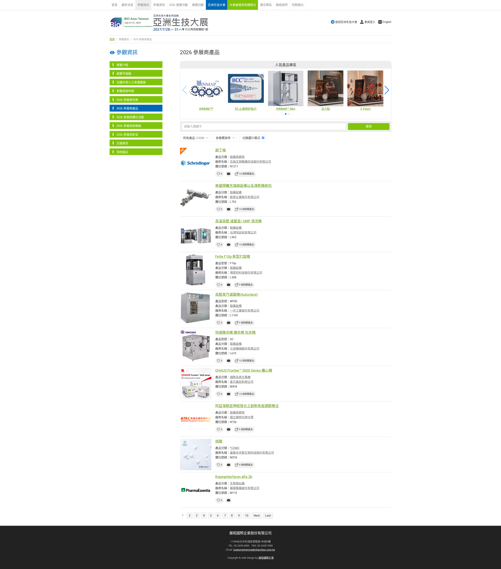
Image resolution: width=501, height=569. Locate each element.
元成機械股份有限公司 (244, 348)
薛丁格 (220, 150)
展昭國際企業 (266, 557)
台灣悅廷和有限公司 (243, 232)
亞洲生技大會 (216, 5)
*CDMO (234, 448)
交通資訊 (122, 143)
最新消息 (127, 5)
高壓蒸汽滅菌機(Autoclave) (236, 294)
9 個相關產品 (246, 284)
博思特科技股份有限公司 (246, 272)
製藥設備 (236, 192)
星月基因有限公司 (241, 382)
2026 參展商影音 (127, 134)
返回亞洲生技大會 (346, 21)
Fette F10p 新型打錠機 (232, 256)
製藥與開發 (237, 157)
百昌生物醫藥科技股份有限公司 (250, 161)
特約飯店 (122, 152)
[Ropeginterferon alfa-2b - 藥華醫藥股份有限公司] (195, 490)
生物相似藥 (237, 483)
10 (246, 515)
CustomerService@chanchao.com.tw (254, 549)
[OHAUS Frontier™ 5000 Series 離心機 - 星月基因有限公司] (195, 383)
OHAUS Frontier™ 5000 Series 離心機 (243, 370)
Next (257, 515)
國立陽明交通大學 (241, 417)
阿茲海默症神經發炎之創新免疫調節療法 (247, 406)
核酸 (218, 441)
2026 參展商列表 (127, 100)
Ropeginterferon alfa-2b (233, 477)
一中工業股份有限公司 (244, 310)
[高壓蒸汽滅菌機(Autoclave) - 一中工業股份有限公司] (195, 307)
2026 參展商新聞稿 (128, 126)
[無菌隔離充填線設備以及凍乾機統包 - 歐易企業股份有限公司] (195, 199)
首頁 (114, 5)
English (387, 21)
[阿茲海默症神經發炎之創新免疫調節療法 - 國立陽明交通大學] (195, 419)
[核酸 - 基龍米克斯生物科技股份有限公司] (195, 454)
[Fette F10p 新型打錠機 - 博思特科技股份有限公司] (195, 269)
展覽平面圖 (123, 73)
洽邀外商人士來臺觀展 (131, 82)
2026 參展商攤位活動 (130, 117)
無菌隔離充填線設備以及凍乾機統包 (243, 186)
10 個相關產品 (246, 173)
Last (268, 515)
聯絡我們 (282, 5)
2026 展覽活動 (178, 5)
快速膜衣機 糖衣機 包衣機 (235, 332)
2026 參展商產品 (127, 108)
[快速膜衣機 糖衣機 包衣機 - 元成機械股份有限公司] (195, 345)
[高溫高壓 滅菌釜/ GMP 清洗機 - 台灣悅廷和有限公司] (195, 234)
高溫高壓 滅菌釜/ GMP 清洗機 (238, 221)
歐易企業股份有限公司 (244, 197)
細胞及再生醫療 (240, 377)
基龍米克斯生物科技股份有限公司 (252, 452)
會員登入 (369, 21)
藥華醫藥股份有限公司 (244, 488)
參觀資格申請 (125, 91)
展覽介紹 (122, 65)
